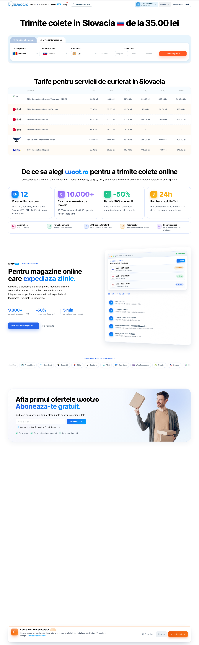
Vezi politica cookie (36, 636)
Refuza (161, 634)
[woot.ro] (18, 4)
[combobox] (26, 53)
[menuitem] (34, 4)
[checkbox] (38, 427)
